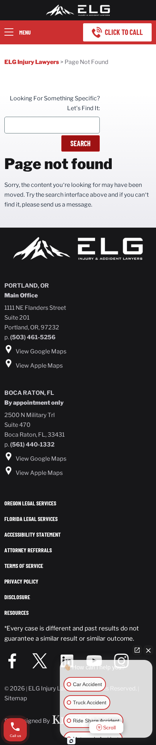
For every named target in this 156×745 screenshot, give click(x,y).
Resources (16, 612)
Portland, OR (26, 285)
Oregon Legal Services (30, 503)
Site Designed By (27, 720)
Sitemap (15, 698)
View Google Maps (41, 351)
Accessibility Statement (32, 534)
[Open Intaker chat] (71, 741)
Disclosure (17, 596)
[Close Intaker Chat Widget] (148, 650)
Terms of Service (23, 565)
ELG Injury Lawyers (31, 62)
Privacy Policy (21, 581)
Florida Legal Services (31, 518)
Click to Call (124, 32)
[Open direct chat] (137, 650)
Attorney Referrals (28, 549)
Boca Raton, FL (29, 392)
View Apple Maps (39, 365)
